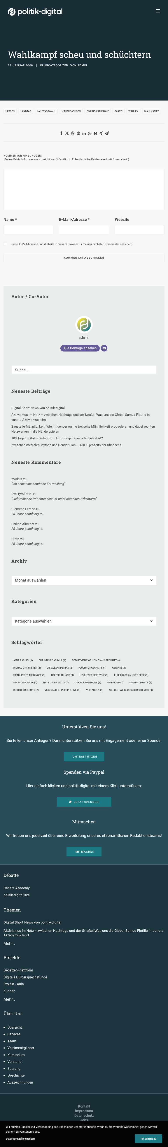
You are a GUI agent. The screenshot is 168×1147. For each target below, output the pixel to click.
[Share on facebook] (61, 133)
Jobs (84, 1120)
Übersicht (14, 1027)
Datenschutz (84, 1115)
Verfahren (94, 690)
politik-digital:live (17, 895)
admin (82, 65)
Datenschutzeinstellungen (20, 1138)
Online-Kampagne (98, 111)
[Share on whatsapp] (89, 133)
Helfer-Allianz (62, 675)
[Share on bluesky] (95, 133)
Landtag (26, 111)
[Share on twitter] (67, 133)
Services (13, 1034)
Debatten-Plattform (18, 970)
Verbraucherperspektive (62, 690)
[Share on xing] (101, 133)
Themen (12, 910)
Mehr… (9, 943)
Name (10, 219)
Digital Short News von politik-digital (32, 922)
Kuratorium (16, 1055)
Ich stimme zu (148, 1138)
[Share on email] (106, 133)
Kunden (9, 991)
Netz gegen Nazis (56, 682)
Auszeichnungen (20, 1082)
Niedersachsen (71, 111)
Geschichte (15, 1075)
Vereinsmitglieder (20, 1048)
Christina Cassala (52, 660)
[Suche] (84, 370)
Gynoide (119, 667)
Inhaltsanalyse (25, 682)
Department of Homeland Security (96, 660)
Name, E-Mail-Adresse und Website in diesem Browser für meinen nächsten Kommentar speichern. (71, 244)
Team (11, 1041)
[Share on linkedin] (84, 133)
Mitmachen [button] (84, 851)
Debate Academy (17, 888)
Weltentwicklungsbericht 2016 (131, 690)
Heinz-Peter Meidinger (29, 675)
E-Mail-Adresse (74, 219)
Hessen (10, 111)
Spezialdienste (140, 682)
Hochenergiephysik (94, 675)
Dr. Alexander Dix (60, 667)
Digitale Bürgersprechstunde (25, 977)
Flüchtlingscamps (92, 667)
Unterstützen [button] (85, 756)
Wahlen (133, 111)
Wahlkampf (151, 111)
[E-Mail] (104, 348)
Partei (118, 111)
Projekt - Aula (14, 984)
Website (122, 219)
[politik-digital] (35, 12)
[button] (158, 11)
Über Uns (13, 1013)
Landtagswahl (46, 111)
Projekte (12, 957)
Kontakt (84, 1106)
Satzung (13, 1069)
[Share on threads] (72, 133)
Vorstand (14, 1062)
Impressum (84, 1111)
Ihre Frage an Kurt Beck (131, 675)
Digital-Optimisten (27, 667)
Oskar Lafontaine (88, 682)
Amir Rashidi (23, 660)
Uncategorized (56, 65)
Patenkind (115, 682)
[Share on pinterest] (78, 133)
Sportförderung (26, 690)
